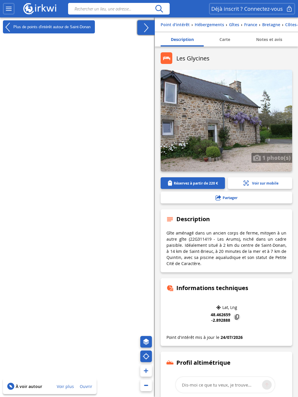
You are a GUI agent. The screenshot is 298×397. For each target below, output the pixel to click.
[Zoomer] (146, 371)
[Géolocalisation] (146, 356)
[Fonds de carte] (146, 342)
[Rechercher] (159, 8)
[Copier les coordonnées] (237, 317)
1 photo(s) (276, 157)
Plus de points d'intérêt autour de (51, 26)
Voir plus (65, 386)
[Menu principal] (9, 9)
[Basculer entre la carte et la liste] (146, 27)
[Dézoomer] (146, 385)
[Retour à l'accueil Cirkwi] (39, 9)
